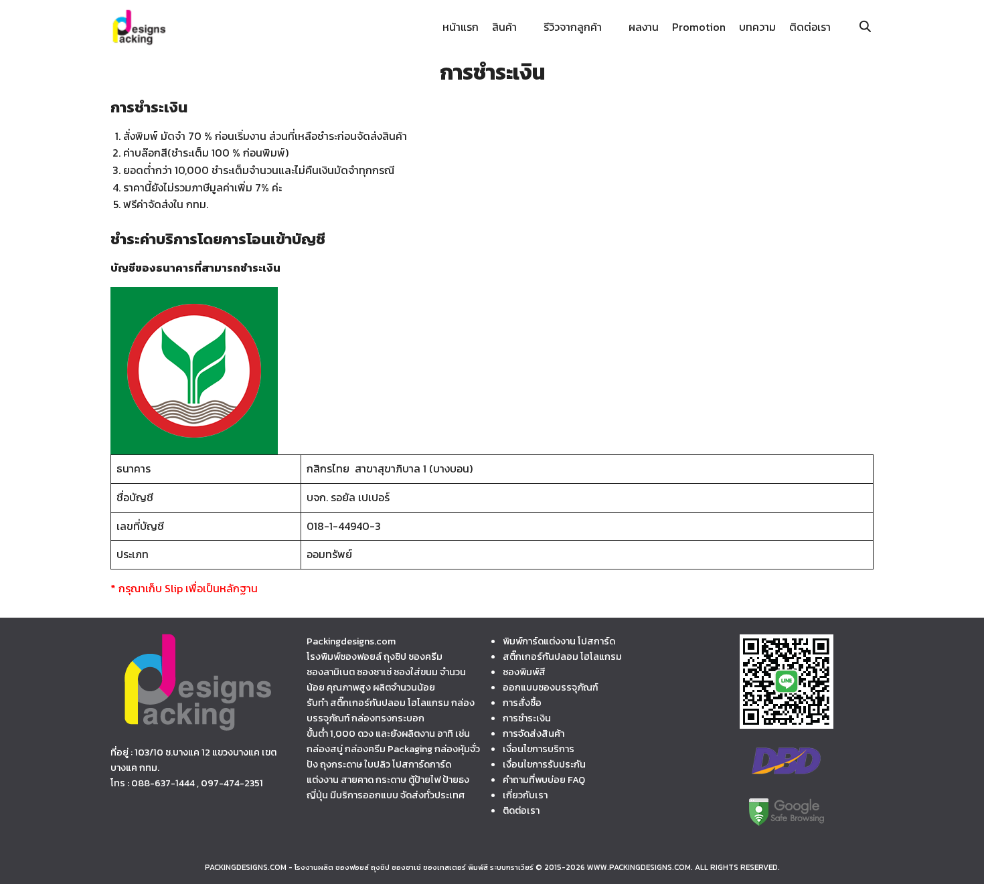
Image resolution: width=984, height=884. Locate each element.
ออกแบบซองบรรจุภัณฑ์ (550, 687)
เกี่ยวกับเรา (525, 795)
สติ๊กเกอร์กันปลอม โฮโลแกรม (562, 656)
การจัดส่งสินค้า (533, 733)
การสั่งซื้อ (522, 702)
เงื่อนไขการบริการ (538, 748)
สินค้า (504, 27)
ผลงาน (644, 27)
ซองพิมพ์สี (524, 672)
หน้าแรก (460, 27)
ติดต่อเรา (810, 27)
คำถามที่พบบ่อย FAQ (544, 779)
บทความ (757, 27)
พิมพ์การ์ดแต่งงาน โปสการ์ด (559, 641)
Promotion (699, 27)
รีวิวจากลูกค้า (573, 27)
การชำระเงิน (527, 718)
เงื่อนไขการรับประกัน (544, 764)
